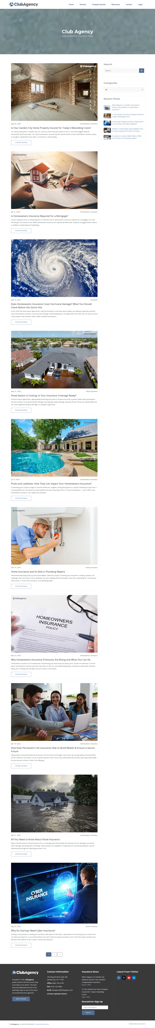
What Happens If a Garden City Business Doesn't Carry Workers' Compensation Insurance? (126, 107)
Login (140, 4)
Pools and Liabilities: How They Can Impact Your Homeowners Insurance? (51, 483)
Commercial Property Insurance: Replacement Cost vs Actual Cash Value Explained (127, 123)
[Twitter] (124, 978)
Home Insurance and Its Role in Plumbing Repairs (38, 571)
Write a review (21, 999)
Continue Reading (21, 142)
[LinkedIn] (134, 978)
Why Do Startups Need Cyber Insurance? (33, 930)
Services (83, 4)
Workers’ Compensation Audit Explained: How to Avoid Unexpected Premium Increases (127, 130)
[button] (141, 70)
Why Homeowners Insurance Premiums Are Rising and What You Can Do (50, 659)
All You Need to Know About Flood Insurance (35, 839)
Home (71, 4)
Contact (129, 4)
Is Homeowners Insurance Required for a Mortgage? (39, 216)
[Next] (60, 954)
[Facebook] (119, 978)
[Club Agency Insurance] (23, 4)
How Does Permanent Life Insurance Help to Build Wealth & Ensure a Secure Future (53, 749)
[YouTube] (129, 978)
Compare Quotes (99, 4)
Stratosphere (141, 1024)
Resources (115, 4)
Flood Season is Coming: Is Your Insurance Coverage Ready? (43, 395)
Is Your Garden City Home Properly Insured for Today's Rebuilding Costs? (51, 127)
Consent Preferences (42, 1024)
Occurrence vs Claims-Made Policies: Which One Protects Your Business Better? (127, 137)
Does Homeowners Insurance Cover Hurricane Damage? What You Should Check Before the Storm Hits (51, 305)
